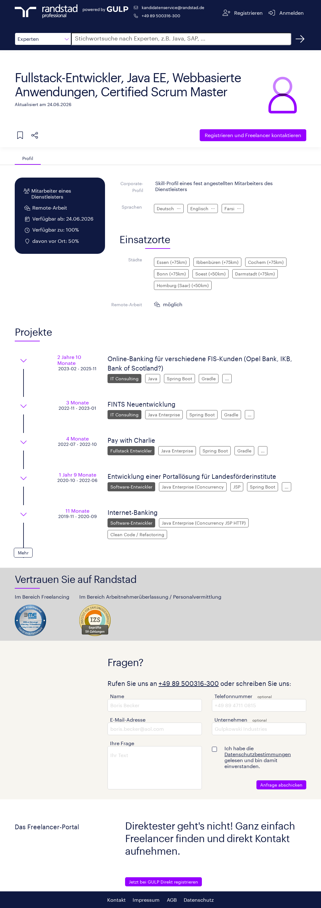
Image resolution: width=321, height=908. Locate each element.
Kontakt (116, 900)
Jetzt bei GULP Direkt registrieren (163, 881)
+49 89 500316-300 (161, 15)
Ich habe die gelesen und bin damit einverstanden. (257, 757)
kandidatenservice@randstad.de (173, 7)
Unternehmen (230, 720)
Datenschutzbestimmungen (257, 754)
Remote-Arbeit (126, 304)
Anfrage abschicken (281, 785)
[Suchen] (300, 39)
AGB (172, 900)
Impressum (146, 900)
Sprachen (132, 207)
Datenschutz (199, 900)
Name (117, 696)
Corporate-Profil (131, 187)
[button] (43, 39)
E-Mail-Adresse (127, 720)
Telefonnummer (233, 696)
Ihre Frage (122, 743)
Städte (135, 259)
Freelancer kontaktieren (253, 135)
